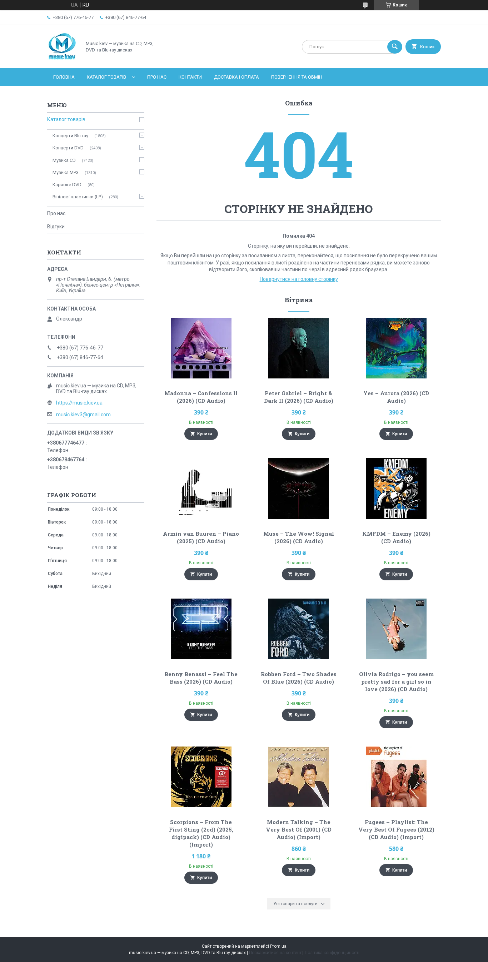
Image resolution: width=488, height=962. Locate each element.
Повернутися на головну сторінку (299, 279)
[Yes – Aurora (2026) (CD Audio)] (396, 348)
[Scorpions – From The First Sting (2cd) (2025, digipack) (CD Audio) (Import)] (200, 777)
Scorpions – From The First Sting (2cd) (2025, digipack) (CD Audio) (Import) (201, 833)
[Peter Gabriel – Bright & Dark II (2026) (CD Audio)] (298, 348)
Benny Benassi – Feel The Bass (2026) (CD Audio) (201, 677)
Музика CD (64, 160)
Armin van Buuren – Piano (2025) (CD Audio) (201, 537)
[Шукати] (394, 47)
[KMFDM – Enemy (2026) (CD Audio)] (396, 488)
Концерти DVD (68, 147)
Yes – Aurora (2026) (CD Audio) (396, 397)
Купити (204, 433)
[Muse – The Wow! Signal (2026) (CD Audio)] (298, 488)
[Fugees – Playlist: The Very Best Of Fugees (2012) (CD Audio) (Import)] (396, 777)
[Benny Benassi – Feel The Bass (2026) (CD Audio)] (200, 629)
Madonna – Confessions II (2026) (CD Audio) (201, 397)
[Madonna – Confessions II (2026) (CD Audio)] (200, 348)
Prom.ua (278, 946)
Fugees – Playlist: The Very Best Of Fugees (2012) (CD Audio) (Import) (396, 829)
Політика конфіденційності (332, 952)
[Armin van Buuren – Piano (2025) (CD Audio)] (200, 488)
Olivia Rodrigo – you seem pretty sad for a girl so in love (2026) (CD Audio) (396, 681)
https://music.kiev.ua (79, 403)
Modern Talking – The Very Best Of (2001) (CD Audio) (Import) (299, 829)
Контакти (190, 77)
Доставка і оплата (236, 77)
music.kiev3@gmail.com (83, 414)
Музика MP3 (66, 172)
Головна (64, 77)
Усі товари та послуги (295, 903)
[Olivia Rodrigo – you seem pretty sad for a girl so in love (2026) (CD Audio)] (396, 629)
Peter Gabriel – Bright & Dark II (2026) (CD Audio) (298, 397)
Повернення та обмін (296, 77)
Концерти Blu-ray (70, 135)
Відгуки (56, 226)
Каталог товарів (106, 77)
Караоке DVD (67, 184)
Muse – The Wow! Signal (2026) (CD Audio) (298, 537)
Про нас (156, 77)
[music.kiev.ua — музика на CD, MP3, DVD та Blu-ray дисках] (62, 59)
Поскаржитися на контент (275, 952)
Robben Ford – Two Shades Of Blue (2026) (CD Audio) (299, 677)
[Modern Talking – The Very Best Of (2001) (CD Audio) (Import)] (298, 777)
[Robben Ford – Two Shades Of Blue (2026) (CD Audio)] (298, 629)
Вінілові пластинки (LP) (78, 196)
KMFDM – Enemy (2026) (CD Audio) (396, 537)
